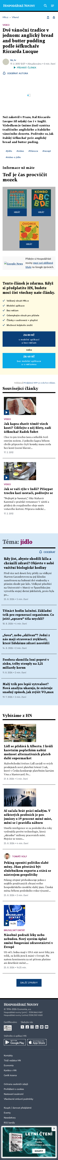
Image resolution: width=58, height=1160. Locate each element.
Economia (9, 1065)
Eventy (7, 1113)
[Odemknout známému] (53, 17)
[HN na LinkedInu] (37, 1027)
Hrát (17, 212)
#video (20, 151)
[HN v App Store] (37, 1042)
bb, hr (13, 60)
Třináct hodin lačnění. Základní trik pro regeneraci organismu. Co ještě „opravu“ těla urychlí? (28, 615)
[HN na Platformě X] (22, 1027)
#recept (47, 151)
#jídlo (9, 151)
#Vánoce (33, 151)
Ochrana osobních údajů (16, 1084)
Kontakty (8, 1056)
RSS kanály (9, 1123)
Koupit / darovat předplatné (17, 1108)
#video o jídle (13, 157)
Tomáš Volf (19, 856)
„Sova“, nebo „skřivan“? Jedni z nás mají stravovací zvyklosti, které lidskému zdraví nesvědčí (26, 639)
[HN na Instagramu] (32, 1027)
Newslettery (10, 1118)
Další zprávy (29, 982)
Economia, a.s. (24, 1009)
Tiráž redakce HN (12, 1060)
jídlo (26, 542)
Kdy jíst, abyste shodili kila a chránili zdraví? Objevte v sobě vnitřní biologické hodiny (29, 563)
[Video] (6, 412)
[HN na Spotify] (41, 1027)
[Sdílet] (48, 17)
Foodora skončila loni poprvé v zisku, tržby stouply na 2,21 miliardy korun (26, 663)
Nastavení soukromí (13, 1094)
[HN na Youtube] (46, 1027)
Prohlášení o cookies (14, 1089)
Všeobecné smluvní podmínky (18, 1099)
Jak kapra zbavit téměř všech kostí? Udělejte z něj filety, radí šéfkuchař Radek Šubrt (27, 428)
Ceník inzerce (10, 1075)
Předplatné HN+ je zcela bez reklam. (39, 383)
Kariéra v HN (10, 1070)
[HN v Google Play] (15, 1042)
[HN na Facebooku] (27, 1027)
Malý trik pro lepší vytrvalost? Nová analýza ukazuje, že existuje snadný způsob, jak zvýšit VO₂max (28, 688)
